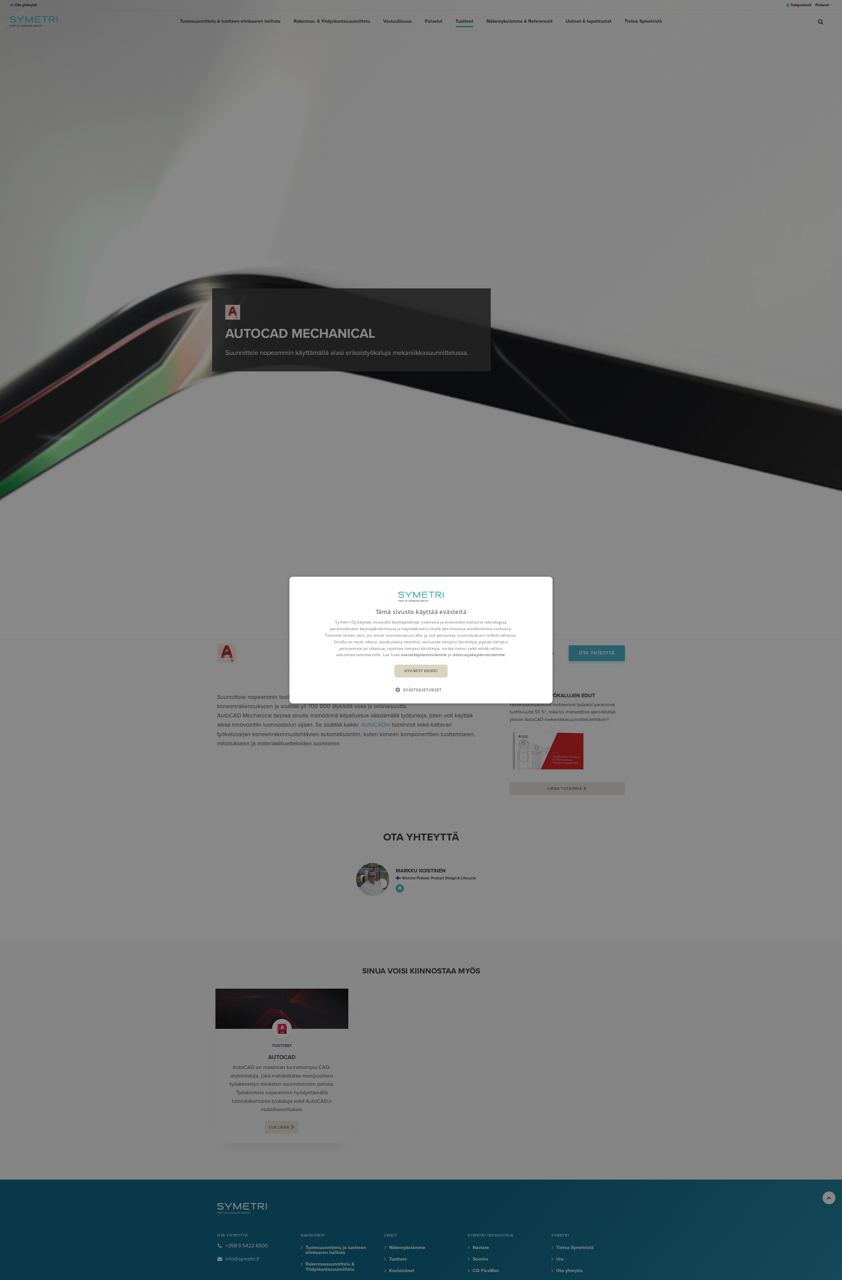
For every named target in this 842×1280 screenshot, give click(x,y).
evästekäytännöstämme (424, 654)
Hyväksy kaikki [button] (421, 671)
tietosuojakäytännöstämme (479, 654)
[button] (421, 689)
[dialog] (421, 640)
